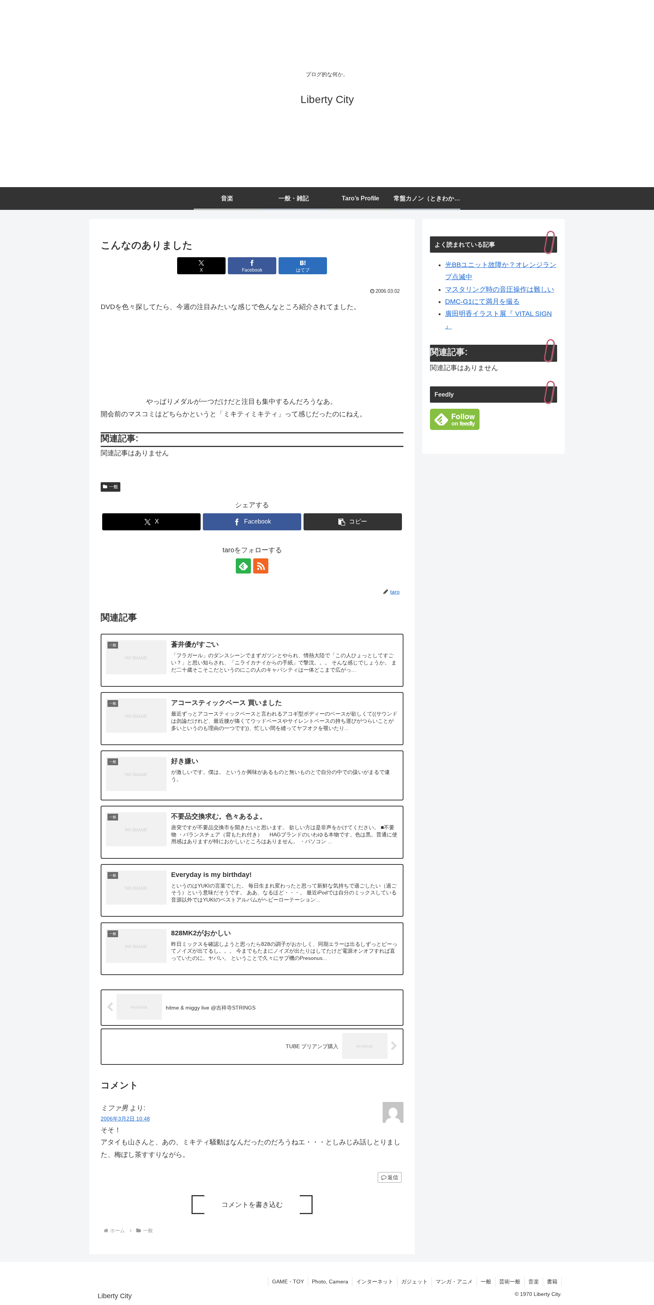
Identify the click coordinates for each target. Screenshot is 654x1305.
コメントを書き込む (252, 1204)
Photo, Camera (330, 1281)
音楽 (533, 1281)
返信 (393, 1177)
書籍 (552, 1281)
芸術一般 (509, 1281)
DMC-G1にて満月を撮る (482, 301)
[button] (353, 521)
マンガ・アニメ (454, 1281)
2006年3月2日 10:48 (125, 1119)
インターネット (374, 1281)
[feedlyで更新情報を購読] (243, 566)
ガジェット (414, 1281)
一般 (113, 486)
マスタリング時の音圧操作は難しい (499, 289)
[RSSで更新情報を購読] (260, 566)
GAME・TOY (288, 1281)
